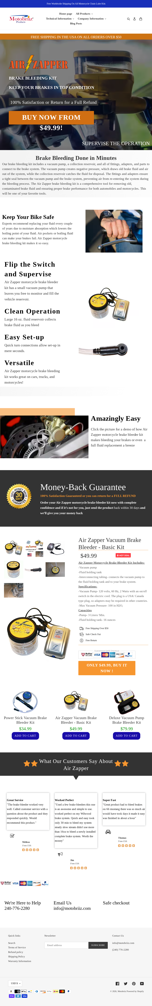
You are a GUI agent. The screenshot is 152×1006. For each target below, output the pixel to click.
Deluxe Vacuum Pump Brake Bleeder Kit (126, 720)
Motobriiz (122, 991)
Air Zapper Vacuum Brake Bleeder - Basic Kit (109, 543)
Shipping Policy (16, 956)
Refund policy (15, 952)
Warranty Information (19, 961)
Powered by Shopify (135, 991)
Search (11, 943)
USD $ (14, 983)
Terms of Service (17, 947)
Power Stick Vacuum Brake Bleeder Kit (25, 720)
